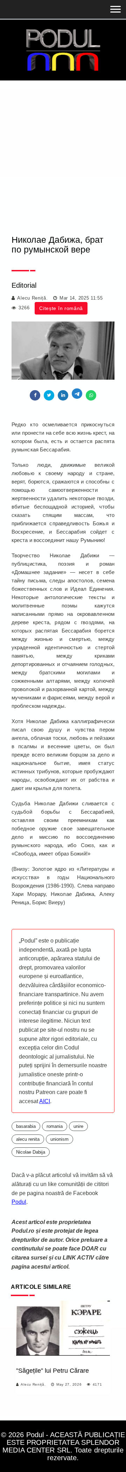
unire (78, 1126)
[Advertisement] (63, 146)
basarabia (26, 1126)
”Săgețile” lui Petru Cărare (52, 1370)
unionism (59, 1139)
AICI (44, 1101)
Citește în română (61, 308)
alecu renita (28, 1139)
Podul (19, 1202)
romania (55, 1126)
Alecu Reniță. (32, 298)
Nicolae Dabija (30, 1152)
